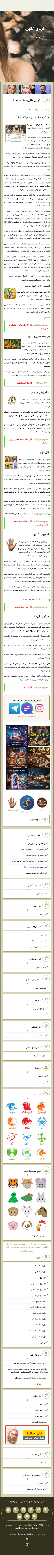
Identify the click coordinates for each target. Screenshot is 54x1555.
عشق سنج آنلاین (40, 1056)
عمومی (32, 819)
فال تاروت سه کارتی (39, 1289)
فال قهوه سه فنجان (39, 941)
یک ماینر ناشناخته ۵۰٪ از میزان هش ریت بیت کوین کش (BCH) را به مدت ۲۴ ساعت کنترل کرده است (28, 1370)
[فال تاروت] (39, 737)
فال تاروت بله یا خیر (39, 1336)
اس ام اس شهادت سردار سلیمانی (34, 849)
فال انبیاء (43, 914)
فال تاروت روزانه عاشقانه (37, 1331)
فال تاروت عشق (40, 1325)
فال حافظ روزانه (41, 1410)
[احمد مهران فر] (43, 90)
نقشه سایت (13, 1534)
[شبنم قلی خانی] (11, 90)
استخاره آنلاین (41, 894)
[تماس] (16, 1510)
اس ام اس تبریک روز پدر (37, 843)
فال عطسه (43, 1463)
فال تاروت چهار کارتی (38, 1295)
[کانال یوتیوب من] (27, 1516)
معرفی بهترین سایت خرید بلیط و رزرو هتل (31, 1378)
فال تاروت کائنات (40, 1277)
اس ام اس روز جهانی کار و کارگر (35, 867)
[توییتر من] (8, 1510)
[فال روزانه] (17, 737)
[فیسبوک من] (31, 1510)
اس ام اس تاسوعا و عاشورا (36, 855)
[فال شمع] (17, 758)
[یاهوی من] (46, 1510)
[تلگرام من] (38, 1510)
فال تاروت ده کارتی (39, 1319)
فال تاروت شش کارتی (38, 1307)
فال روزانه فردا (41, 1483)
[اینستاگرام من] (23, 1510)
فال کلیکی (43, 1035)
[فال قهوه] (39, 758)
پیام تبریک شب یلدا (39, 1422)
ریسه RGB (42, 1076)
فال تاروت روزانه (40, 1266)
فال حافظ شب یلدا (40, 1416)
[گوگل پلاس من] (34, 1516)
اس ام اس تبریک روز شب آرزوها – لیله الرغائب (29, 861)
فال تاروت (35, 514)
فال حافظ (22, 372)
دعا (45, 1014)
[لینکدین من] (19, 1516)
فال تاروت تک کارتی (39, 1283)
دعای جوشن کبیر (40, 1008)
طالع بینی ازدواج (12, 428)
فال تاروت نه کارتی (39, 1313)
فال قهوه (43, 935)
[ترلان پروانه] (27, 90)
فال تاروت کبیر (41, 1271)
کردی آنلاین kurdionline (26, 100)
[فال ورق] (17, 779)
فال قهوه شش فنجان (39, 947)
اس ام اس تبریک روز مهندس (36, 873)
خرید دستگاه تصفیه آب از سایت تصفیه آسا (30, 1363)
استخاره (46, 317)
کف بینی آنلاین (40, 599)
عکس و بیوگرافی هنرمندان (36, 1489)
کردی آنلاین (35, 28)
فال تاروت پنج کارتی (39, 1301)
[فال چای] (39, 779)
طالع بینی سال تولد (39, 1236)
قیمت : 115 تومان (27, 1247)
